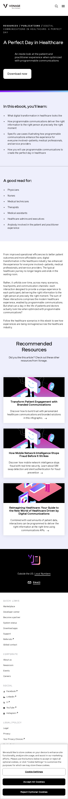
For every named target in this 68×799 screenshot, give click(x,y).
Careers (7, 676)
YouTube (10, 708)
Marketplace (9, 606)
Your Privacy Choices (13, 739)
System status (10, 623)
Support (7, 634)
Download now (17, 73)
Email (36, 582)
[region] (34, 771)
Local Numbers (42, 573)
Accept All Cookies (34, 782)
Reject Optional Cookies (34, 792)
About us (7, 660)
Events (6, 671)
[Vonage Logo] (11, 7)
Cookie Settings (34, 772)
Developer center (11, 612)
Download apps (10, 628)
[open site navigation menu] (63, 6)
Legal (5, 728)
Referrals (7, 639)
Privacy (6, 734)
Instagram (11, 713)
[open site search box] (56, 6)
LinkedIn (10, 697)
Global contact (10, 645)
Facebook (11, 691)
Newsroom (8, 665)
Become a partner (11, 617)
